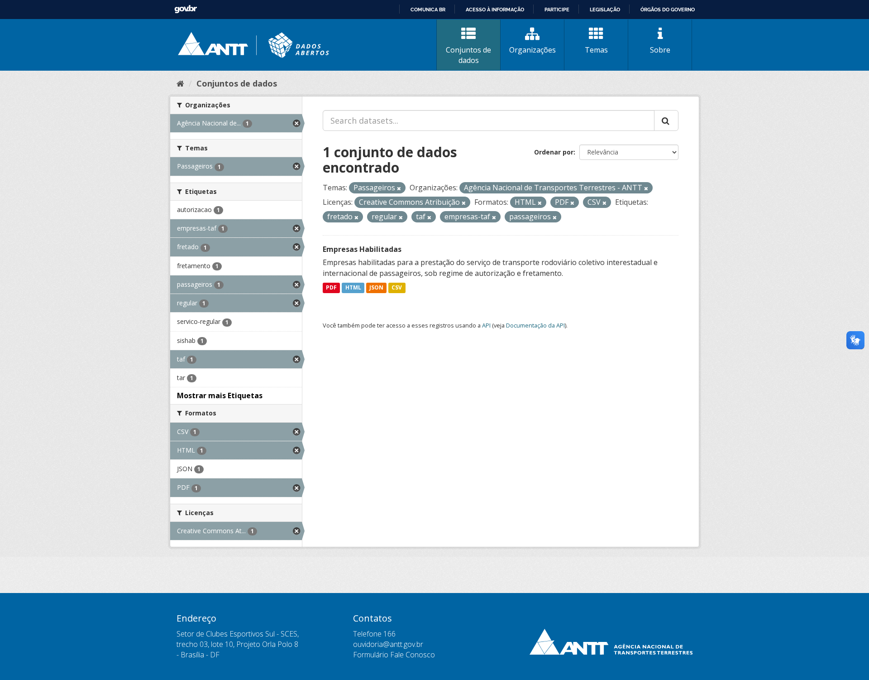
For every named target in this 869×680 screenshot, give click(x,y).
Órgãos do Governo (667, 9)
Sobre (660, 50)
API (486, 325)
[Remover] (399, 188)
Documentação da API (535, 325)
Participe (556, 9)
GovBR (185, 9)
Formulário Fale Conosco (394, 655)
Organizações (532, 50)
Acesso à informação (495, 9)
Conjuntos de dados (468, 55)
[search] (666, 120)
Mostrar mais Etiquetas (220, 395)
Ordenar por (553, 152)
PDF (331, 288)
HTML (353, 288)
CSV (397, 288)
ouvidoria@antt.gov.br (388, 644)
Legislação (605, 9)
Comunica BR (428, 9)
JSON (376, 288)
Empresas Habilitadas (362, 249)
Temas (596, 50)
